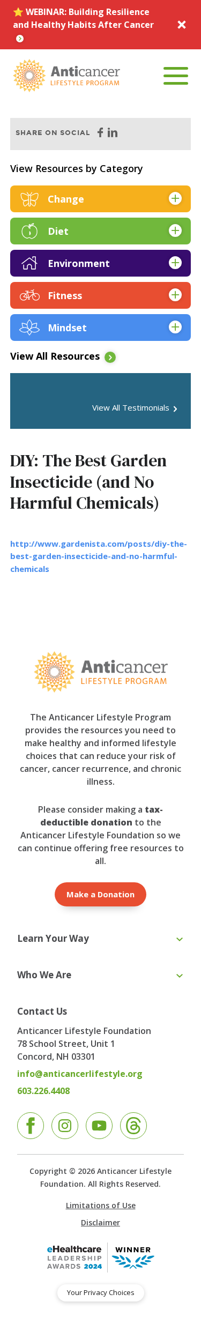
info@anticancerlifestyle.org (80, 1074)
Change (66, 198)
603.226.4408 (43, 1091)
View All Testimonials (130, 408)
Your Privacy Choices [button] (101, 1292)
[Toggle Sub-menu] (179, 939)
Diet (58, 231)
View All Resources (55, 356)
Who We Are (44, 975)
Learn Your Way (53, 938)
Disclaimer (100, 1222)
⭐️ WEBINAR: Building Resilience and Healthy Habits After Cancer (83, 18)
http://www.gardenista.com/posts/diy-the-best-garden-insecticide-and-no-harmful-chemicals (98, 556)
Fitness (65, 295)
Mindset (67, 327)
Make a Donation (100, 894)
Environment (79, 263)
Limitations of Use (101, 1205)
